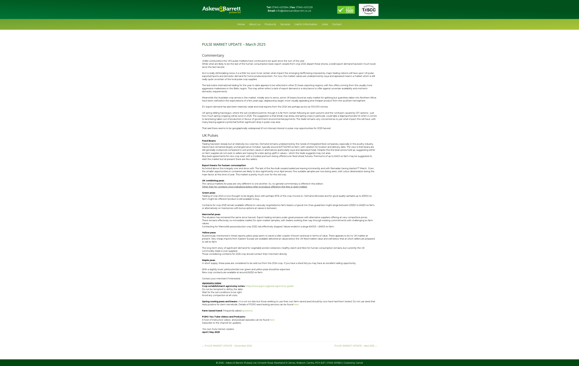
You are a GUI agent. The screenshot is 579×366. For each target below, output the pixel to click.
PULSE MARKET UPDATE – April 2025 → (355, 345)
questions (247, 310)
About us (254, 24)
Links (325, 24)
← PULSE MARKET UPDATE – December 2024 (227, 345)
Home (241, 24)
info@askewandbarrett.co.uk (293, 10)
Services (285, 24)
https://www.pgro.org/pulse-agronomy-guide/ (270, 286)
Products (270, 24)
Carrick (359, 362)
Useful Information (305, 24)
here (296, 304)
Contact (337, 24)
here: (272, 320)
